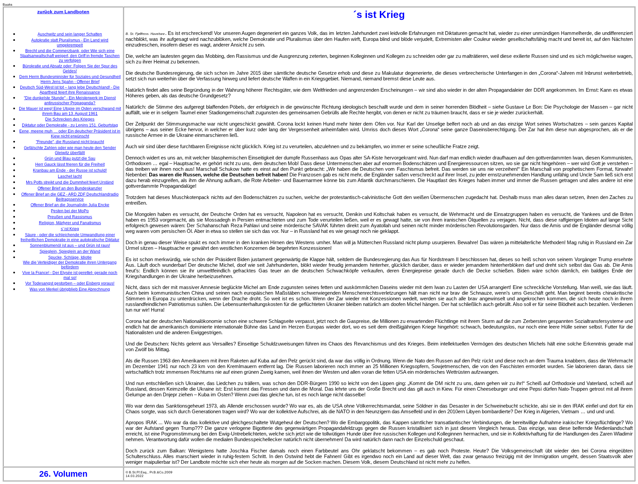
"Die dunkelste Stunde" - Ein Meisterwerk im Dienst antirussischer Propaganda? (70, 100)
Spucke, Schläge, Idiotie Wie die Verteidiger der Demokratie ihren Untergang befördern (70, 262)
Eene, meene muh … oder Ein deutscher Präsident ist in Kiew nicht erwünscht (69, 134)
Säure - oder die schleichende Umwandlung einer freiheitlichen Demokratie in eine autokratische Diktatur (70, 237)
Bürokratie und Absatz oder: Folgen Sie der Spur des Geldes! (70, 68)
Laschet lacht (70, 176)
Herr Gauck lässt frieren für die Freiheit (70, 164)
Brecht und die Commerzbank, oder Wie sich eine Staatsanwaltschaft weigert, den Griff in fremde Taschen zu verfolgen (70, 55)
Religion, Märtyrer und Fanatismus (70, 223)
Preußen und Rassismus (70, 217)
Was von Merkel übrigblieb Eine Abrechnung (70, 289)
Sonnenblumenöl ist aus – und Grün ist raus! (70, 245)
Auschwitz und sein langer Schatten (70, 34)
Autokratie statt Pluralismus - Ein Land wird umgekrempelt (69, 43)
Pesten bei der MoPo (70, 211)
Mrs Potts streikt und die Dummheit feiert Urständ (70, 182)
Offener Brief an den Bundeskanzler (70, 188)
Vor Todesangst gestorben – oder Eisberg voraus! (69, 283)
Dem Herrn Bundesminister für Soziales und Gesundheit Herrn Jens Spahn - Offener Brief (70, 79)
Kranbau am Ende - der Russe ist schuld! (70, 170)
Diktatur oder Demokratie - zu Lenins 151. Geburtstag (70, 125)
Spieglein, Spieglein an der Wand (70, 251)
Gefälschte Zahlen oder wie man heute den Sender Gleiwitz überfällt (70, 150)
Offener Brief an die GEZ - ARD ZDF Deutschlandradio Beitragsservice (70, 197)
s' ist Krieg (70, 229)
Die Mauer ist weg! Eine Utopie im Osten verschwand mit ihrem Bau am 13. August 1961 (70, 111)
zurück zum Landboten (63, 11)
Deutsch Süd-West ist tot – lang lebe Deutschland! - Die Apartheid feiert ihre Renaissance (70, 90)
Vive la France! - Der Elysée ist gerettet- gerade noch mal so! (69, 275)
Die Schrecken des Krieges (69, 119)
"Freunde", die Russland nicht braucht (70, 142)
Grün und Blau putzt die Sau (70, 158)
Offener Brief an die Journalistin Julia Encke (70, 205)
